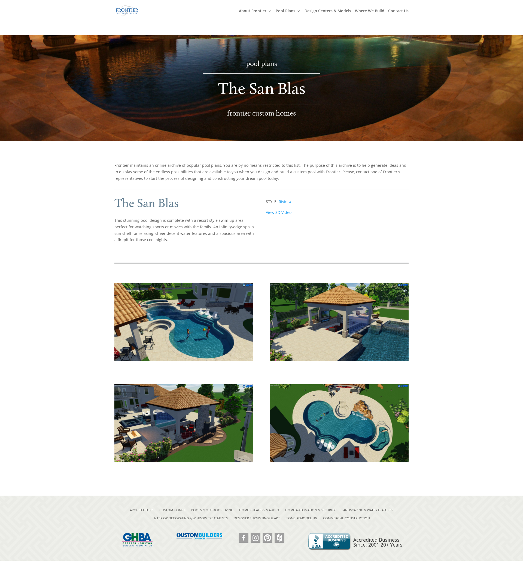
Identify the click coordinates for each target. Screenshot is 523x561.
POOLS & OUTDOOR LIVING (212, 510)
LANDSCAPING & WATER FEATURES (367, 510)
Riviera (285, 201)
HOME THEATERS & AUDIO (259, 510)
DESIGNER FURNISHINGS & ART (257, 518)
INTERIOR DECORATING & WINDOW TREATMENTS (190, 518)
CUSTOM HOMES (172, 510)
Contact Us (398, 11)
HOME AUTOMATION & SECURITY (310, 510)
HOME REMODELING (301, 518)
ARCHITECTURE (141, 510)
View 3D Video (278, 212)
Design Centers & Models (328, 11)
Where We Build (369, 11)
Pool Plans (285, 11)
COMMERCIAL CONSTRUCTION (346, 518)
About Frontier (252, 11)
